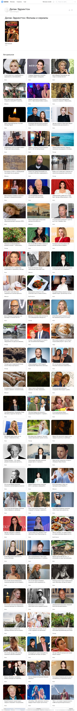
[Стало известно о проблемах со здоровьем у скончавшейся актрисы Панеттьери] (14, 70)
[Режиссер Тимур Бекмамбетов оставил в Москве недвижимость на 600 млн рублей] (38, 166)
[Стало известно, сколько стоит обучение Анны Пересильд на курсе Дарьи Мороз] (38, 527)
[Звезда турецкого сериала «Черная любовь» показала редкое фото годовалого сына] (14, 527)
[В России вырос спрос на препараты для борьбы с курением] (62, 479)
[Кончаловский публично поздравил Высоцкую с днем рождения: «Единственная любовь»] (62, 383)
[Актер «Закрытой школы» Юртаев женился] (38, 672)
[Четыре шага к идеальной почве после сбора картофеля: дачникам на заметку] (14, 359)
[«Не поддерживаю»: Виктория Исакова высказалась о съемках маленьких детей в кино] (38, 551)
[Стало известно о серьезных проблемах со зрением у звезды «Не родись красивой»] (14, 262)
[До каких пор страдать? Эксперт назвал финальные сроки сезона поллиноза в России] (38, 431)
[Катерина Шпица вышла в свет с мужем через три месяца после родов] (62, 286)
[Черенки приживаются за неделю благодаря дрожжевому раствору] (62, 623)
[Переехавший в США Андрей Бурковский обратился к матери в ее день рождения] (38, 359)
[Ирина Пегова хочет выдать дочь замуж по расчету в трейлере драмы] (62, 431)
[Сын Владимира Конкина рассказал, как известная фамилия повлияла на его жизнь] (38, 190)
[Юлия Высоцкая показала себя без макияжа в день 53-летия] (62, 311)
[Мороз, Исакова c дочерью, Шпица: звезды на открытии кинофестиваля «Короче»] (14, 672)
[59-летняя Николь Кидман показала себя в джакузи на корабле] (38, 575)
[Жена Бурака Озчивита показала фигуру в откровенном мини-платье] (14, 190)
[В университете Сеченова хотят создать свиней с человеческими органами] (14, 383)
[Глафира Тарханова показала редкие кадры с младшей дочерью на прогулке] (38, 70)
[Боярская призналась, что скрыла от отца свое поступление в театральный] (62, 262)
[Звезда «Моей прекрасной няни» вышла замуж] (62, 647)
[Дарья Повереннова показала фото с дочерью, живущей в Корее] (38, 479)
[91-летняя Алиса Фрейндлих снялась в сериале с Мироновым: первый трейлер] (62, 94)
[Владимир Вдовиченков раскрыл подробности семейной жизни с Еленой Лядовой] (38, 118)
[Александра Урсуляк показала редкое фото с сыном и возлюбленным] (38, 455)
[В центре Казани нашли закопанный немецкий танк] (38, 262)
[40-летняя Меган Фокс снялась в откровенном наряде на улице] (38, 238)
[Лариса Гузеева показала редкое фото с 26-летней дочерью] (38, 142)
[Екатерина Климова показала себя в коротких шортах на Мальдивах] (62, 503)
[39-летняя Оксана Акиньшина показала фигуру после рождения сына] (14, 575)
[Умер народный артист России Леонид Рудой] (14, 118)
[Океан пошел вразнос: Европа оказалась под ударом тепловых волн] (62, 142)
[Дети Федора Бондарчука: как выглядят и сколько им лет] (14, 311)
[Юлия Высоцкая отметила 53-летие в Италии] (14, 551)
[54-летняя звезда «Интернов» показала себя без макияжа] (14, 647)
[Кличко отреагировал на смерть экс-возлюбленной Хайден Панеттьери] (38, 335)
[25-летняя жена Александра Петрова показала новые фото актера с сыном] (62, 359)
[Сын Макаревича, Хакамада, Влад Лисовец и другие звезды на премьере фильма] (14, 407)
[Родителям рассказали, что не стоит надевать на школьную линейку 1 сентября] (38, 623)
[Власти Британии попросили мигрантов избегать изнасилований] (38, 214)
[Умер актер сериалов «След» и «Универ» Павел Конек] (62, 455)
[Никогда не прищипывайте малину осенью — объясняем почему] (14, 238)
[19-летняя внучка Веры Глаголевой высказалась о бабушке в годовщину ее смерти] (62, 407)
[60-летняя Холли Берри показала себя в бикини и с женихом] (14, 503)
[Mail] (2, 2)
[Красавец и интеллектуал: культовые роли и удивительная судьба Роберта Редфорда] (38, 599)
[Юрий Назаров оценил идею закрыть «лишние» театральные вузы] (14, 696)
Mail (2, 709)
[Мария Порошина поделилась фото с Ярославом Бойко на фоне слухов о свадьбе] (38, 94)
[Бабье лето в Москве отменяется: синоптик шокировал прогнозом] (62, 166)
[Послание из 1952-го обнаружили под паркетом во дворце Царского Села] (14, 166)
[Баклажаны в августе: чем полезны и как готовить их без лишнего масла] (38, 286)
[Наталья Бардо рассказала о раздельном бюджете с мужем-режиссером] (38, 407)
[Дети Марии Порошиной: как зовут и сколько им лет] (62, 70)
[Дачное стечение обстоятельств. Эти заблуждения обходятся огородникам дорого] (38, 311)
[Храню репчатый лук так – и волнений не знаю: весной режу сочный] (62, 551)
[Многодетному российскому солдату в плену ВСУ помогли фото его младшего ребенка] (14, 94)
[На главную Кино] (5, 2)
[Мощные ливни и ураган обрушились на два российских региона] (14, 335)
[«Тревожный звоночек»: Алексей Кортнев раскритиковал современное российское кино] (62, 599)
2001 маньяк (8, 43)
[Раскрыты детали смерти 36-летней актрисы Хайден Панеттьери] (62, 238)
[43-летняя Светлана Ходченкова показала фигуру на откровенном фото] (14, 599)
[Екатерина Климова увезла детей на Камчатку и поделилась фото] (62, 672)
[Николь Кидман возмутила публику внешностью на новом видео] (14, 623)
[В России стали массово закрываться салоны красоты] (14, 286)
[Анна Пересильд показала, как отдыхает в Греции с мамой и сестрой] (38, 503)
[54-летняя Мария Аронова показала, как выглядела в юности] (14, 479)
